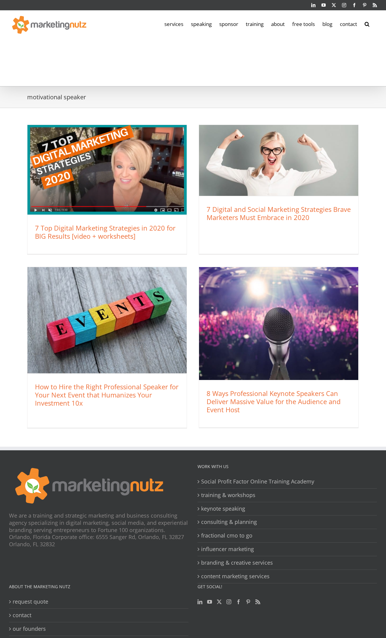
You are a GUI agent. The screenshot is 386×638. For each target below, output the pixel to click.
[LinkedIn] (200, 601)
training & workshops (228, 495)
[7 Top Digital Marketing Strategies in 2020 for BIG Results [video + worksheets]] (107, 170)
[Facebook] (238, 601)
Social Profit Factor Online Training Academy (257, 481)
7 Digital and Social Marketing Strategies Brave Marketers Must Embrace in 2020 (279, 213)
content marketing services (235, 576)
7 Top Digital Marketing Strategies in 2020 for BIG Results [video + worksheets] (105, 232)
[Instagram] (228, 601)
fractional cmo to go (226, 535)
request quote (30, 601)
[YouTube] (209, 601)
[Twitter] (219, 601)
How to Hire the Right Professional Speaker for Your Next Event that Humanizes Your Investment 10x (107, 394)
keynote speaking (223, 508)
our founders (29, 628)
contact (22, 615)
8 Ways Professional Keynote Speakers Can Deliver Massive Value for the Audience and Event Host (273, 401)
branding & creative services (237, 562)
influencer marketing (227, 549)
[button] (367, 24)
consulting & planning (229, 521)
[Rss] (257, 601)
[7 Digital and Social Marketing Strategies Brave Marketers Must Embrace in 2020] (278, 160)
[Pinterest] (248, 601)
